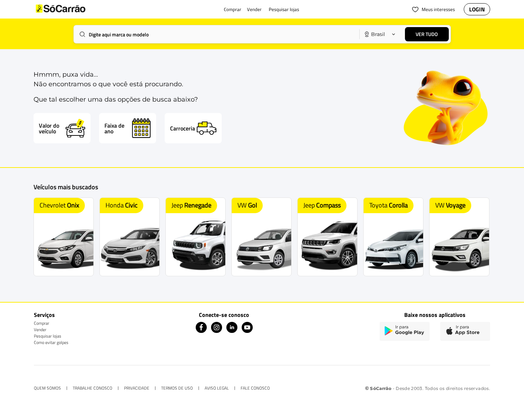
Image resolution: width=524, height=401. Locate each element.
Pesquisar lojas (47, 336)
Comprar (41, 323)
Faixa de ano (114, 128)
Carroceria (182, 128)
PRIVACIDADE (136, 388)
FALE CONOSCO (255, 388)
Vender (40, 329)
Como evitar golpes (51, 342)
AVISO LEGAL (217, 388)
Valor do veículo (49, 128)
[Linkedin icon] (231, 331)
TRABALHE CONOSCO (92, 388)
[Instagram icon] (216, 331)
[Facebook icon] (201, 331)
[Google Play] (405, 331)
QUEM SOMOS (47, 388)
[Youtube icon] (247, 331)
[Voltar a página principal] (75, 9)
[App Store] (465, 331)
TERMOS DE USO (177, 388)
